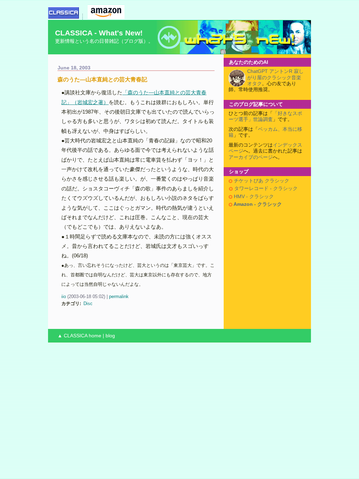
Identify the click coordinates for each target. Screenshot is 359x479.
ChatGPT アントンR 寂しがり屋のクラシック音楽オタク (275, 77)
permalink (119, 296)
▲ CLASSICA (72, 335)
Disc (88, 303)
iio (63, 296)
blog (110, 335)
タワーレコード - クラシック (265, 188)
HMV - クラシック (253, 196)
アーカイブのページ (251, 157)
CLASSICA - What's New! (99, 33)
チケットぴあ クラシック (260, 180)
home (95, 335)
